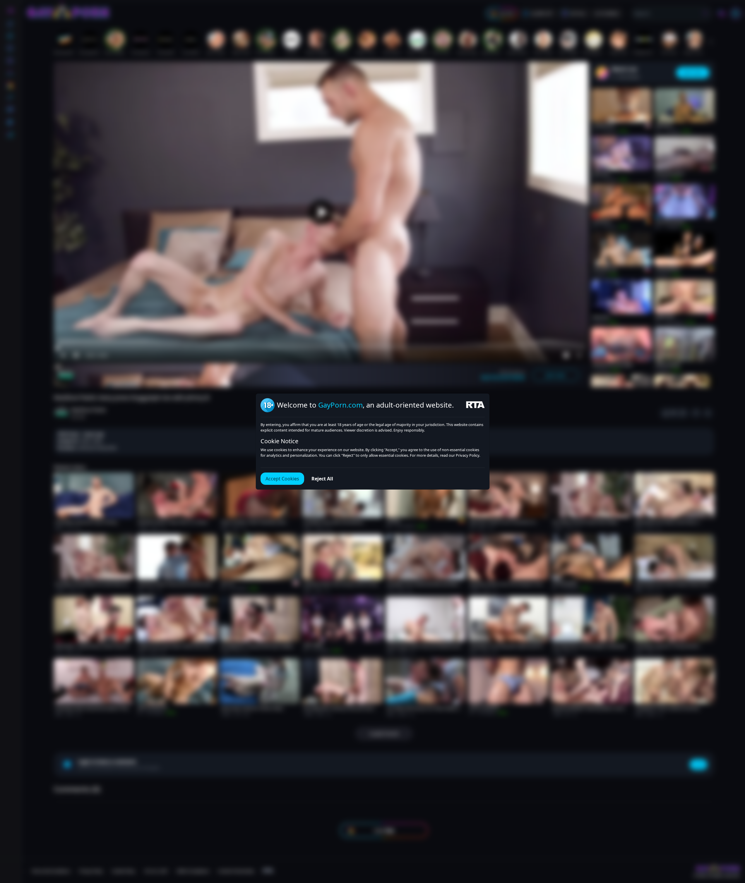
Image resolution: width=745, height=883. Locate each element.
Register (689, 866)
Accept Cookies (282, 478)
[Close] (733, 847)
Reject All (322, 478)
